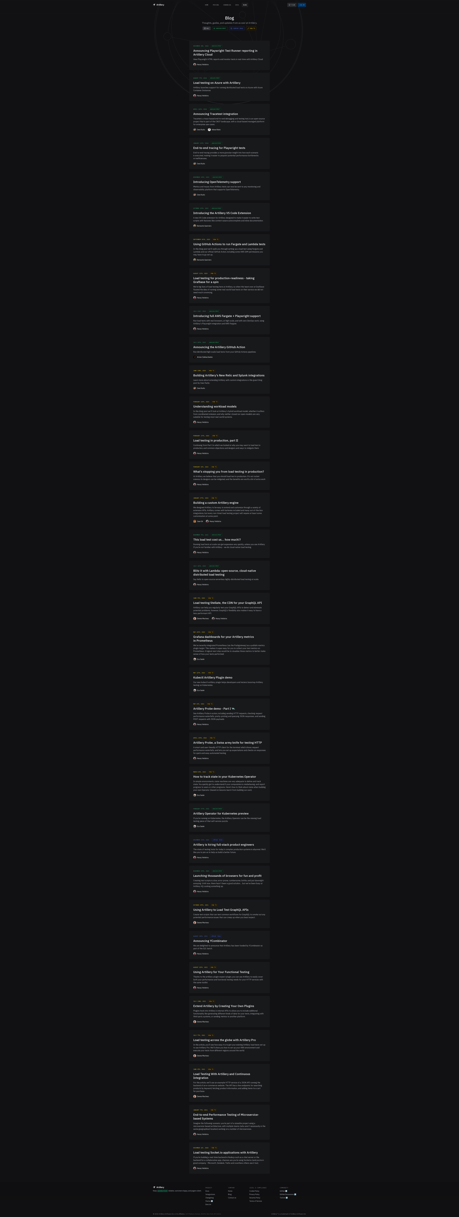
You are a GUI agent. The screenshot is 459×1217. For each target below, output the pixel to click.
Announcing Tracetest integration (215, 114)
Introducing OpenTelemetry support (217, 182)
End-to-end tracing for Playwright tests (219, 148)
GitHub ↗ (283, 1191)
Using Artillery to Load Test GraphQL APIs (221, 910)
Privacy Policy (254, 1194)
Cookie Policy (254, 1191)
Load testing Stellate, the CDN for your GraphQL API (227, 603)
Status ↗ (209, 1201)
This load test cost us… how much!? (217, 539)
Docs (237, 5)
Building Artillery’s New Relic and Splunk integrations (229, 375)
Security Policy (254, 1198)
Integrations (210, 1194)
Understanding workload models (215, 406)
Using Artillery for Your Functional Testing (221, 972)
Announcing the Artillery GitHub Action (219, 347)
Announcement (221, 28)
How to (252, 28)
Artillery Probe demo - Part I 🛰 (214, 708)
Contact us (232, 1198)
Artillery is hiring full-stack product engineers (223, 844)
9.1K (293, 5)
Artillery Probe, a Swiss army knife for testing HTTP (227, 742)
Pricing (216, 5)
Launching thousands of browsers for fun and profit (227, 876)
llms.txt (208, 1204)
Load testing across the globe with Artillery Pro (224, 1040)
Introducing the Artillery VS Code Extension (222, 213)
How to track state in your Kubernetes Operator (224, 776)
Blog (245, 5)
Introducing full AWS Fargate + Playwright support (227, 316)
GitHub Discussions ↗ (288, 1194)
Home (206, 5)
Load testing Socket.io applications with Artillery (225, 1152)
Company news (238, 28)
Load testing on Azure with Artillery (216, 83)
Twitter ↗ (284, 1198)
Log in (301, 5)
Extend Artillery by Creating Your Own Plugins (223, 1006)
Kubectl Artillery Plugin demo (212, 677)
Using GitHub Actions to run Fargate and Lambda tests (229, 244)
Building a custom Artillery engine (215, 503)
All (208, 28)
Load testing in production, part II (215, 440)
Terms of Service (255, 1201)
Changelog (227, 5)
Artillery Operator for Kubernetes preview (221, 813)
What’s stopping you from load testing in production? (228, 471)
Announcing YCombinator (210, 941)
